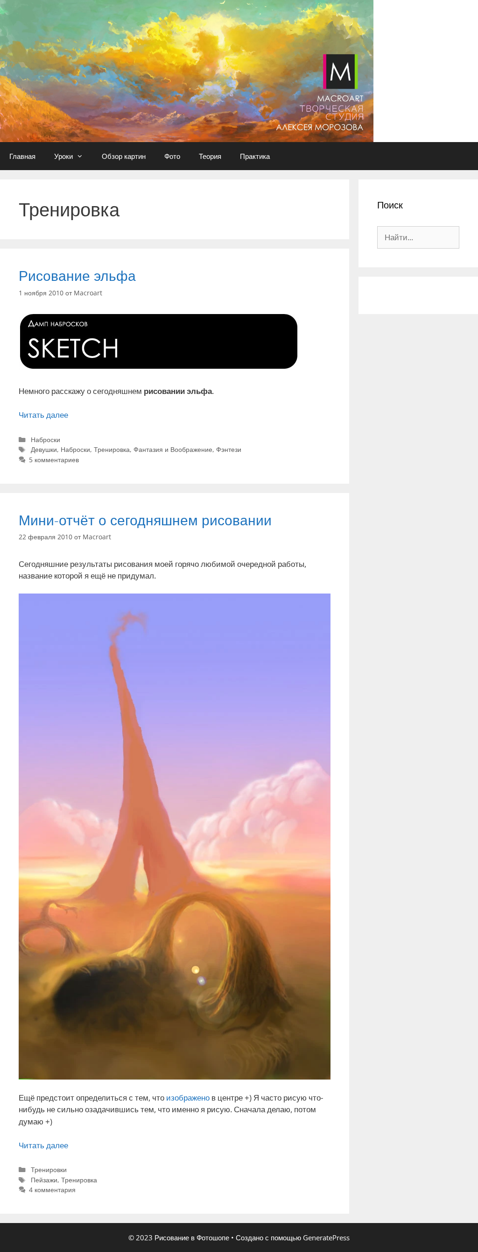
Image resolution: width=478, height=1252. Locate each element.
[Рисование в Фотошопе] (186, 70)
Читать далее (43, 414)
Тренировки (49, 1169)
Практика (255, 156)
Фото (172, 156)
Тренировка (112, 449)
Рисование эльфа (77, 275)
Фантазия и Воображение (173, 449)
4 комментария (52, 1189)
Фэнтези (228, 449)
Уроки (63, 156)
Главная (22, 156)
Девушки (44, 449)
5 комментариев (54, 459)
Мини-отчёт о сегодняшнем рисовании (145, 519)
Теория (210, 156)
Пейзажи (44, 1179)
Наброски (45, 439)
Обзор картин (124, 156)
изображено (188, 1097)
